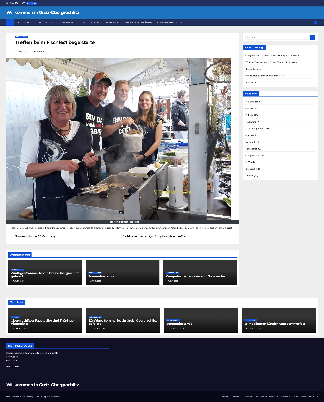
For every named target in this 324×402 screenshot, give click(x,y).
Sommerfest (251, 82)
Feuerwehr (67, 22)
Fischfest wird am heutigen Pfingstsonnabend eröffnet (155, 236)
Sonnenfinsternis (101, 276)
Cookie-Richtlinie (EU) (169, 22)
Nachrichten (46, 22)
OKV (83, 22)
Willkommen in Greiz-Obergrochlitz (42, 12)
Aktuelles (250, 101)
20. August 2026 (21, 328)
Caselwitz (250, 108)
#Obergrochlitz (39, 51)
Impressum (112, 22)
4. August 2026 (253, 328)
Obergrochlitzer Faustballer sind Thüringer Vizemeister (272, 55)
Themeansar (55, 397)
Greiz (248, 135)
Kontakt (96, 22)
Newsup (43, 397)
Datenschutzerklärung (138, 22)
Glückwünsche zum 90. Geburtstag (35, 236)
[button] (311, 22)
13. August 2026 (98, 328)
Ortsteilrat (24, 22)
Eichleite (249, 115)
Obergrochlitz (22, 37)
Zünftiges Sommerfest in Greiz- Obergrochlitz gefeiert (45, 274)
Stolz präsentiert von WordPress (19, 397)
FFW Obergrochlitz (254, 128)
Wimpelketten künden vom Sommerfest (196, 276)
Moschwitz (250, 142)
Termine (249, 175)
